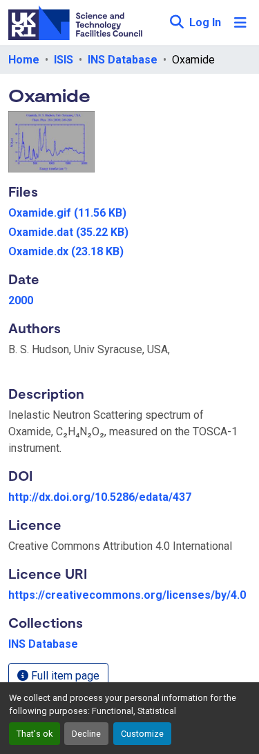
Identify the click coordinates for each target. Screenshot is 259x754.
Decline (86, 733)
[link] (129, 213)
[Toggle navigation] (240, 23)
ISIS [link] (63, 59)
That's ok (34, 733)
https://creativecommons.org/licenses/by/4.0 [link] (127, 595)
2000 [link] (20, 300)
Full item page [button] (63, 675)
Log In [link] (205, 22)
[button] (176, 22)
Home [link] (23, 59)
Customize (142, 733)
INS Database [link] (122, 59)
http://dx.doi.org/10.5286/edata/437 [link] (99, 497)
